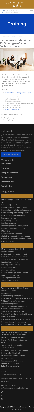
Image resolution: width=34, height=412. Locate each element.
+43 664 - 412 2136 (8, 385)
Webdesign (6, 186)
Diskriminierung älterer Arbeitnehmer (15, 319)
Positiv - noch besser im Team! (13, 337)
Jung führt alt (6, 293)
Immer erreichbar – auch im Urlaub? (15, 259)
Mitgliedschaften (9, 172)
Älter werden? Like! (8, 270)
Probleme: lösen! (7, 358)
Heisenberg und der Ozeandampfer (14, 350)
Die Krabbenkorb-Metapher (11, 233)
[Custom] (20, 6)
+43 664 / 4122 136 (17, 2)
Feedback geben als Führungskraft (14, 226)
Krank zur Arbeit (7, 252)
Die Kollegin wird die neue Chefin (14, 257)
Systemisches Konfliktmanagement (15, 306)
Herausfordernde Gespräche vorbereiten (16, 298)
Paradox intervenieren (9, 262)
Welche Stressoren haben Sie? (12, 311)
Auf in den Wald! (7, 348)
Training (5, 168)
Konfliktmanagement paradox (12, 296)
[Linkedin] (17, 6)
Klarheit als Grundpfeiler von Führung (15, 236)
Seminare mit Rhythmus (12, 109)
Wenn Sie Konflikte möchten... (13, 309)
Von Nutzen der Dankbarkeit (12, 345)
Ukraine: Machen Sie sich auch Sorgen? (16, 324)
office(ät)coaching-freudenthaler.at (17, 4)
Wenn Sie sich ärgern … (10, 280)
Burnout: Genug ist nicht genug (13, 322)
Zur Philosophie (11, 155)
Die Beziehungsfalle (9, 267)
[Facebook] (14, 6)
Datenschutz (7, 181)
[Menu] (31, 11)
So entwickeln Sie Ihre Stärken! (13, 355)
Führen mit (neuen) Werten (11, 205)
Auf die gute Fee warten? (10, 278)
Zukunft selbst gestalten (10, 366)
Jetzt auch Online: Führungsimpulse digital (18, 93)
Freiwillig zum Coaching (10, 265)
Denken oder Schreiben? (10, 353)
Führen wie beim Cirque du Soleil (14, 207)
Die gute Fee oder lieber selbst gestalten (17, 210)
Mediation (6, 163)
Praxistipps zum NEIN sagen (12, 361)
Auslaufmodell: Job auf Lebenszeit (14, 254)
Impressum (7, 177)
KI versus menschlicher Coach (12, 249)
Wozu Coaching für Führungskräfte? (15, 213)
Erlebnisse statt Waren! (10, 363)
